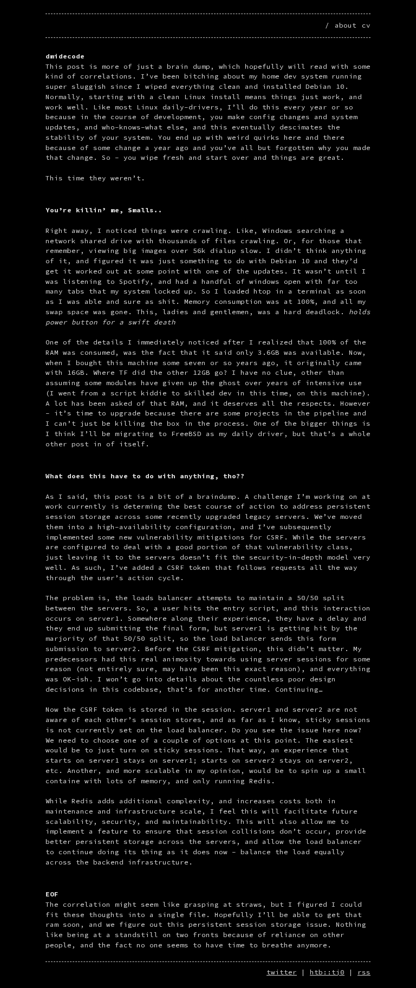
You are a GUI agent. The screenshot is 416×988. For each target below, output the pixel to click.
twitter (281, 972)
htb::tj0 (327, 972)
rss (364, 972)
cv (366, 25)
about (345, 25)
